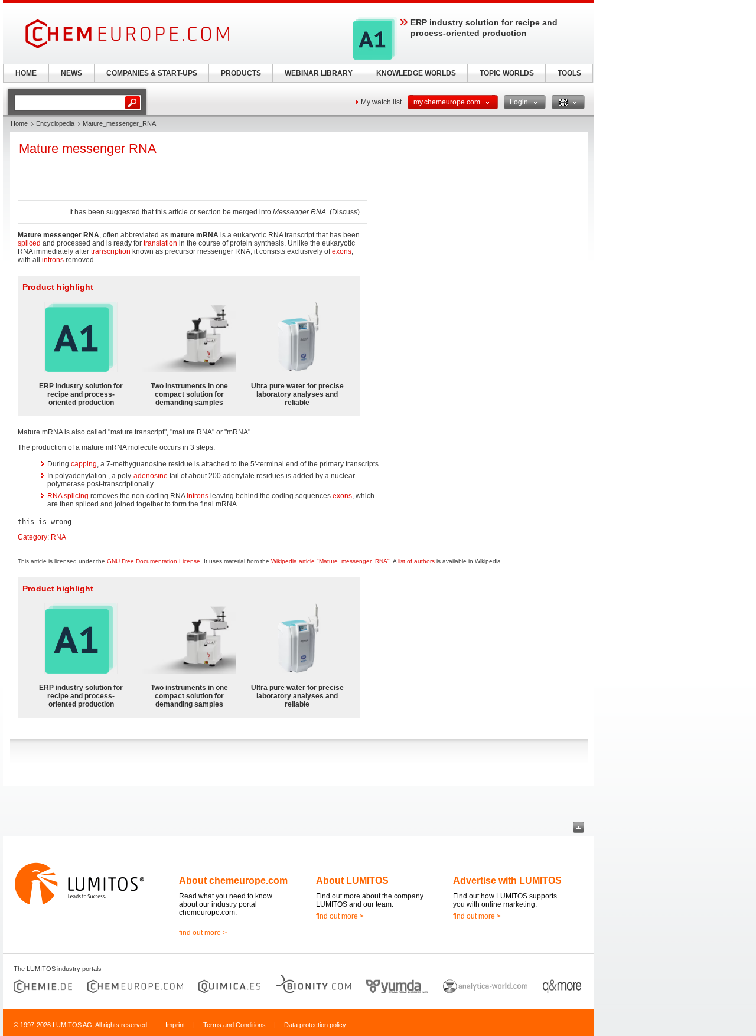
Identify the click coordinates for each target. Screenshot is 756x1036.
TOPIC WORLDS (507, 73)
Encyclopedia (55, 123)
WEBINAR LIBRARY (319, 73)
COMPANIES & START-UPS (151, 73)
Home (19, 123)
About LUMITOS (352, 880)
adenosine (150, 476)
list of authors (416, 561)
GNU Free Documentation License (153, 561)
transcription (111, 251)
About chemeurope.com (233, 880)
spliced (29, 243)
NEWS (71, 73)
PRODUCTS (241, 73)
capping (84, 464)
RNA (58, 537)
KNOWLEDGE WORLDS (416, 73)
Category (32, 537)
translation (160, 243)
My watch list (381, 102)
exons (341, 251)
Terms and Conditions (234, 1024)
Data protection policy (315, 1024)
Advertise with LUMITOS (507, 880)
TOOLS (569, 73)
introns (53, 260)
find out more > (203, 933)
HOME (26, 73)
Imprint (175, 1024)
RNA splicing (68, 496)
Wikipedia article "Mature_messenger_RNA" (330, 561)
